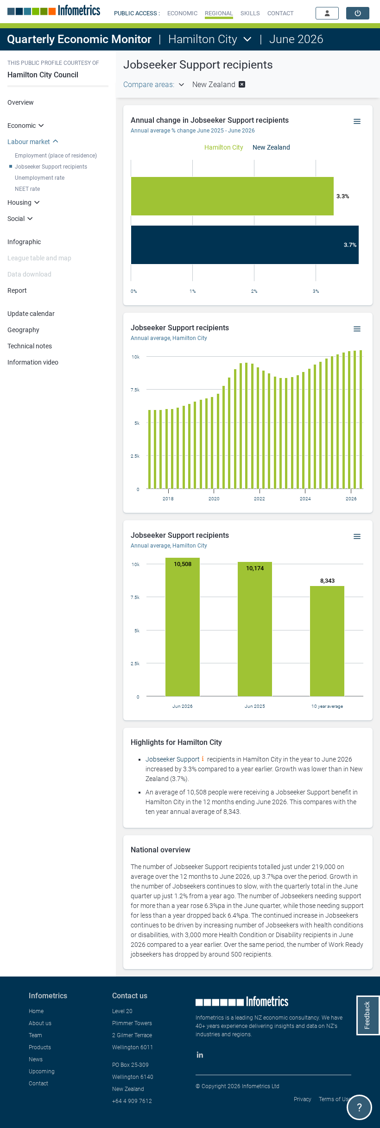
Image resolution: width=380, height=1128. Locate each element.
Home (36, 1011)
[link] (357, 13)
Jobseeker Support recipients (51, 167)
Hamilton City (202, 39)
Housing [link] (19, 202)
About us (40, 1023)
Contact (38, 1083)
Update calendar (31, 313)
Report (17, 290)
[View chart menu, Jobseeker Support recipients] (357, 329)
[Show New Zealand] (271, 147)
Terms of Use (335, 1099)
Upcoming (42, 1071)
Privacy (302, 1099)
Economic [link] (21, 125)
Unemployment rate (39, 178)
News (36, 1059)
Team (35, 1035)
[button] (182, 13)
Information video (32, 362)
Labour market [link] (28, 141)
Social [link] (16, 218)
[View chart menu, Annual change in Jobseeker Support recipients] (357, 121)
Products (40, 1047)
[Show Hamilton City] (223, 147)
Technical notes (29, 346)
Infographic (24, 242)
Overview (20, 102)
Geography (23, 330)
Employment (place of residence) (56, 155)
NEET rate (27, 189)
